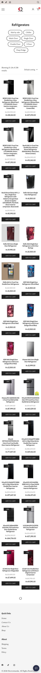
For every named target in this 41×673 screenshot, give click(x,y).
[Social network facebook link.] (2, 2)
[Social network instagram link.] (10, 2)
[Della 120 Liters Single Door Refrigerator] (30, 182)
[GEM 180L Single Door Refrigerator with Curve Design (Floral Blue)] (30, 310)
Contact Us (6, 622)
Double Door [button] (15, 44)
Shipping (5, 644)
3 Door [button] (29, 44)
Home (4, 618)
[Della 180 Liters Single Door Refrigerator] (10, 233)
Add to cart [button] (10, 121)
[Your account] (33, 9)
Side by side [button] (15, 32)
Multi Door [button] (13, 38)
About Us (5, 626)
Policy (4, 652)
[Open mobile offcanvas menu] (3, 9)
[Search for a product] (38, 2)
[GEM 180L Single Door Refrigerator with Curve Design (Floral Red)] (10, 348)
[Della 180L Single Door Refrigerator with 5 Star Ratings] (30, 233)
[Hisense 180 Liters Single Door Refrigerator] (30, 348)
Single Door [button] (28, 38)
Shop (3, 630)
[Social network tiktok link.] (6, 2)
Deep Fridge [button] (21, 50)
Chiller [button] (28, 32)
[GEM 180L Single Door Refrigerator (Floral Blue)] (30, 271)
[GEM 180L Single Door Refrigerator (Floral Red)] (10, 310)
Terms (4, 648)
